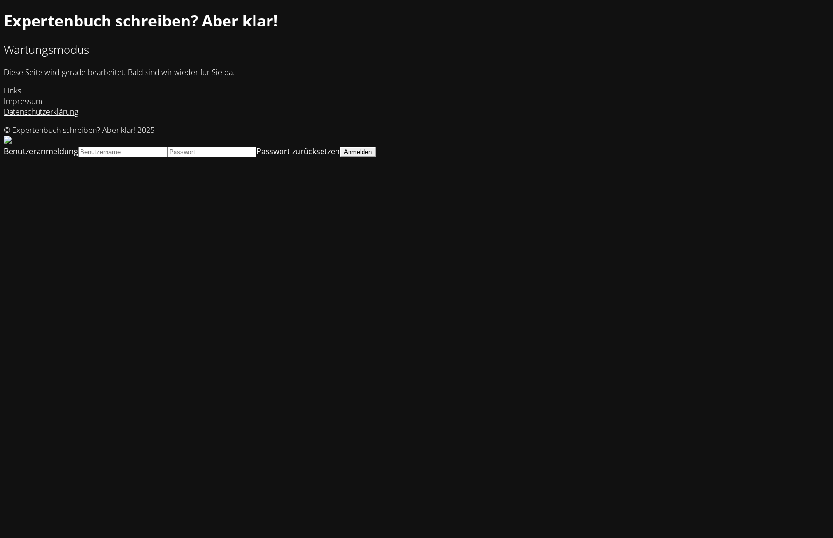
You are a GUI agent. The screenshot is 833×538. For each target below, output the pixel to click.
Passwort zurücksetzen (298, 151)
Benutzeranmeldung (41, 151)
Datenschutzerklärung (41, 111)
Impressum (23, 101)
